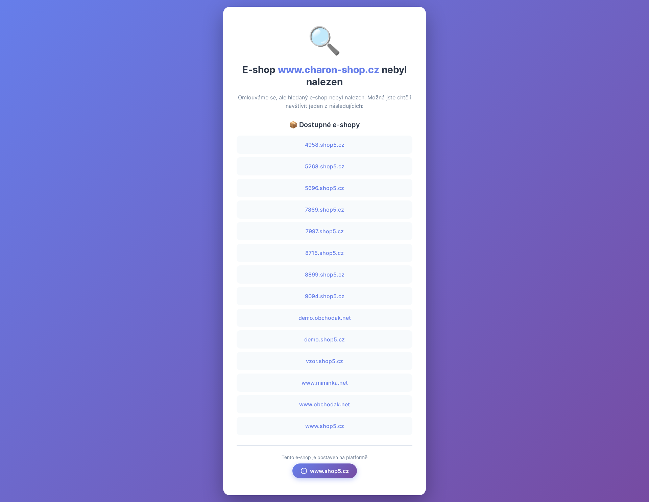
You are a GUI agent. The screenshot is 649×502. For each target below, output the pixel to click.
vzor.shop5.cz (324, 361)
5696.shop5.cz (324, 188)
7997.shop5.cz (325, 231)
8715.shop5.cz (324, 252)
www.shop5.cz (324, 426)
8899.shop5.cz (324, 274)
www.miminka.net (325, 382)
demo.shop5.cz (324, 339)
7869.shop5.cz (324, 209)
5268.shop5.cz (324, 166)
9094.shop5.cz (324, 296)
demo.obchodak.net (324, 317)
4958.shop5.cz (324, 144)
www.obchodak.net (324, 404)
